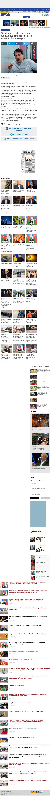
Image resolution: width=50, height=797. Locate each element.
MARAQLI (36, 9)
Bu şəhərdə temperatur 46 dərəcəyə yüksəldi (20, 659)
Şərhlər (47, 366)
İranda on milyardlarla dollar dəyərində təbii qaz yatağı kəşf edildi (26, 711)
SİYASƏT (14, 9)
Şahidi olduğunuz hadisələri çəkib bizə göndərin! (20, 138)
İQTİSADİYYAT (21, 9)
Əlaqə (2, 11)
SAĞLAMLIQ (42, 9)
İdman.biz (41, 11)
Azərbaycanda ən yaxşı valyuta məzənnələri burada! (40, 27)
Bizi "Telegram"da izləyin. (20, 134)
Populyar (34, 366)
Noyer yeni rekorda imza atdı (16, 685)
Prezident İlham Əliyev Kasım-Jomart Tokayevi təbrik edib (25, 625)
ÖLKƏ (9, 9)
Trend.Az (29, 11)
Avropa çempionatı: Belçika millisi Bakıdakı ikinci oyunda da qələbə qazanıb (28, 634)
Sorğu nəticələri (45, 497)
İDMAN (26, 9)
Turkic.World (46, 11)
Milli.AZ (5, 14)
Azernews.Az (35, 11)
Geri (0, 23)
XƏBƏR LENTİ (4, 9)
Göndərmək (35, 497)
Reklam (6, 11)
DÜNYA (31, 9)
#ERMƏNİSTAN (5, 77)
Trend (6, 86)
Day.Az (24, 11)
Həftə (40, 366)
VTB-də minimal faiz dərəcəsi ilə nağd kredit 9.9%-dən (12, 75)
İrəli (49, 23)
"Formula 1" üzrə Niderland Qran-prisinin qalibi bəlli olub (23, 651)
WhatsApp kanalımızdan (14, 124)
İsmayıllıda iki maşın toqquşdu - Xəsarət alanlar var (22, 703)
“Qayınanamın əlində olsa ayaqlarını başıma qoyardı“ (23, 728)
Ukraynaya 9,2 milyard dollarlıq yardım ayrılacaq (21, 737)
